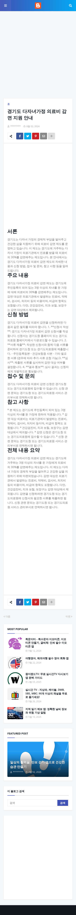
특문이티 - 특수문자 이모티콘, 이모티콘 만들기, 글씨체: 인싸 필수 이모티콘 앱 (46, 642)
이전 (68, 616)
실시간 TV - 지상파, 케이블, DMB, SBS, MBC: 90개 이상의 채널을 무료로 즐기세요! (46, 693)
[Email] (43, 136)
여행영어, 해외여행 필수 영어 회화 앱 (47, 658)
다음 (8, 616)
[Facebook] (19, 136)
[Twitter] (27, 136)
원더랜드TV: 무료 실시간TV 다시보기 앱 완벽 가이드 (46, 675)
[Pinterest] (35, 136)
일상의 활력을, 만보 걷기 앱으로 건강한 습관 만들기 (37, 764)
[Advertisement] (38, 55)
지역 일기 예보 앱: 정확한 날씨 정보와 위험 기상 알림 (46, 710)
